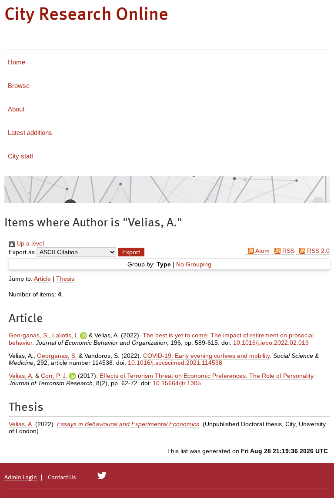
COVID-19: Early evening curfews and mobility (206, 355)
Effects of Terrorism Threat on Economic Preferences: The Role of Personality (206, 375)
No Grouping (193, 264)
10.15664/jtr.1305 (177, 383)
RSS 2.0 (317, 250)
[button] (131, 252)
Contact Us (62, 477)
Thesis (65, 278)
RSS (287, 250)
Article (42, 278)
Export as (22, 252)
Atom (262, 250)
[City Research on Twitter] (102, 476)
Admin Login (20, 477)
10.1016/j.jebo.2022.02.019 (271, 342)
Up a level (29, 243)
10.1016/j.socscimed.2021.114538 (175, 362)
